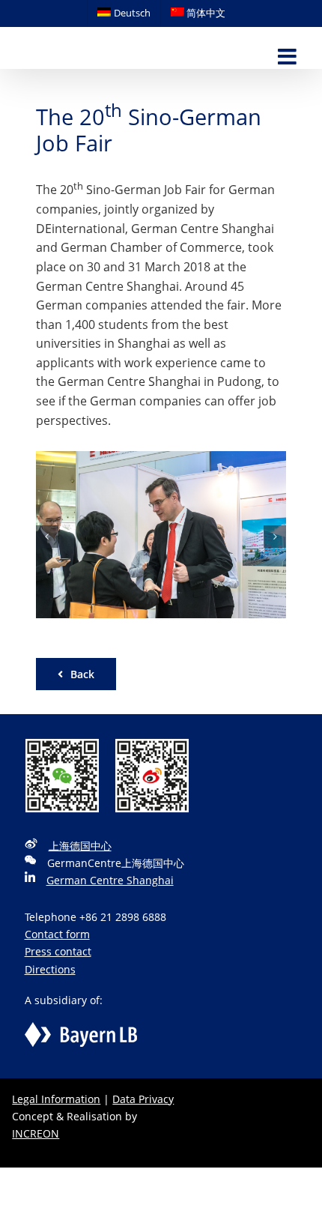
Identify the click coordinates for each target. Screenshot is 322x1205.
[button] (47, 536)
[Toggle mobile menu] (289, 57)
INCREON (35, 1133)
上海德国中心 (80, 846)
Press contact (58, 951)
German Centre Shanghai (110, 880)
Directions (50, 969)
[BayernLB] (81, 1031)
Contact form (57, 934)
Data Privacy (143, 1099)
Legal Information (56, 1099)
